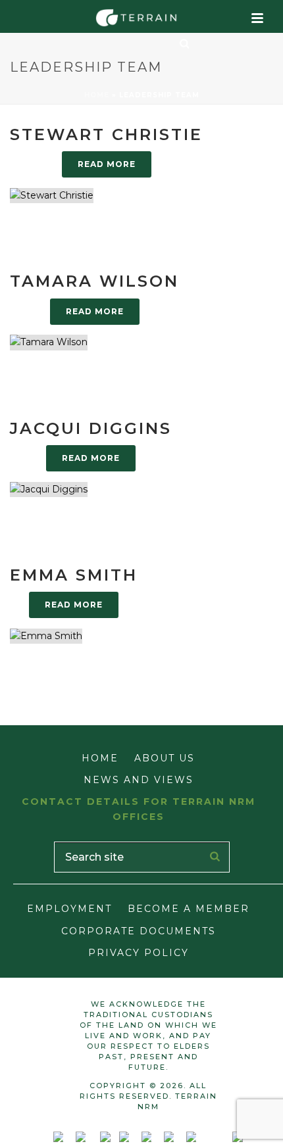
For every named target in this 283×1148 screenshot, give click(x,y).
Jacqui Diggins (91, 428)
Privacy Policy (138, 953)
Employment (69, 909)
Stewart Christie (106, 134)
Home (96, 95)
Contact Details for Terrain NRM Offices (138, 809)
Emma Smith (74, 575)
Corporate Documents (138, 931)
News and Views (138, 780)
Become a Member (188, 909)
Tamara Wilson (94, 281)
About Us (164, 758)
